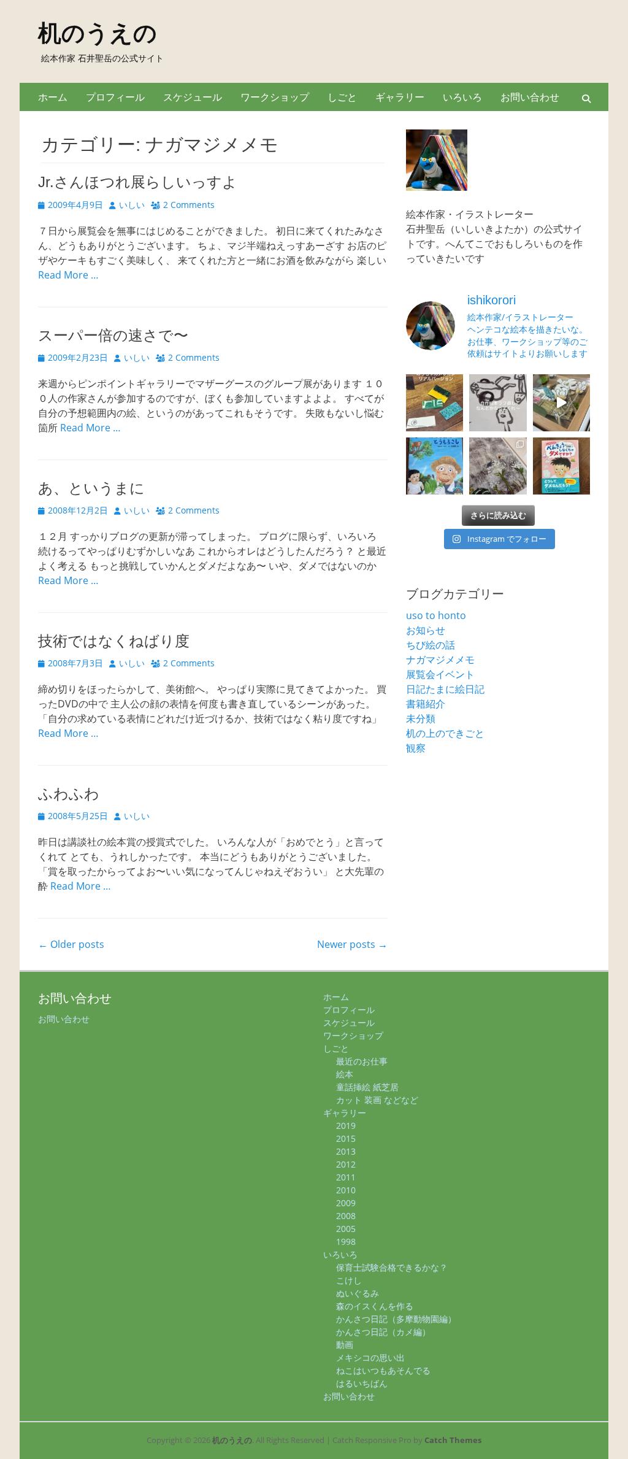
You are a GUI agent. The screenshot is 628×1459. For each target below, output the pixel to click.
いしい (132, 204)
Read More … (68, 275)
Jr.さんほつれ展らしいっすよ (137, 182)
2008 (346, 1216)
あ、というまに (91, 488)
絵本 (344, 1074)
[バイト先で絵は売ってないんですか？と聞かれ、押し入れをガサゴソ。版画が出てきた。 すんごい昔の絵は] (497, 466)
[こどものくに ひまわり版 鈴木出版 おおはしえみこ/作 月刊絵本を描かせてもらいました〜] (434, 466)
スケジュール (192, 97)
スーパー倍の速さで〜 (113, 335)
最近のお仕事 (362, 1061)
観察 (416, 748)
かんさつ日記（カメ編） (383, 1332)
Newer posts (352, 944)
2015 (346, 1138)
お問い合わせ (529, 97)
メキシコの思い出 (370, 1357)
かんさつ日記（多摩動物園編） (396, 1319)
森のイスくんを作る (374, 1306)
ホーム (52, 97)
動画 (344, 1344)
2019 (346, 1125)
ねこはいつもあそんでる (383, 1370)
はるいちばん (362, 1383)
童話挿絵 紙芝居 (367, 1087)
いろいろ (462, 97)
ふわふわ (68, 793)
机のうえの (97, 33)
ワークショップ (274, 97)
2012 (346, 1164)
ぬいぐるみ (357, 1293)
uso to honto (436, 615)
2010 (346, 1190)
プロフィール (115, 97)
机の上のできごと (445, 733)
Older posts (71, 944)
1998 (346, 1241)
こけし (349, 1280)
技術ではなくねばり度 (114, 641)
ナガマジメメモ (440, 659)
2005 (346, 1228)
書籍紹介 (425, 703)
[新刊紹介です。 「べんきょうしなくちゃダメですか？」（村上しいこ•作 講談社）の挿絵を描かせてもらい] (561, 466)
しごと (342, 97)
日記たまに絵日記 (445, 689)
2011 (346, 1177)
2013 (346, 1151)
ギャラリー (399, 97)
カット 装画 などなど (377, 1100)
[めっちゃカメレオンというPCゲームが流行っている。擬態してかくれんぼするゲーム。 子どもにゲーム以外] (434, 402)
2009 (346, 1203)
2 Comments (189, 204)
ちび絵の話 (430, 645)
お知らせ (425, 630)
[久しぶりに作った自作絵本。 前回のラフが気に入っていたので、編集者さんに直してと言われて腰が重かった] (497, 402)
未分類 (420, 718)
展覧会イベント (440, 674)
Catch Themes (452, 1440)
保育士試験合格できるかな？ (392, 1267)
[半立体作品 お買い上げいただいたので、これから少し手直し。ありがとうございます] (561, 402)
